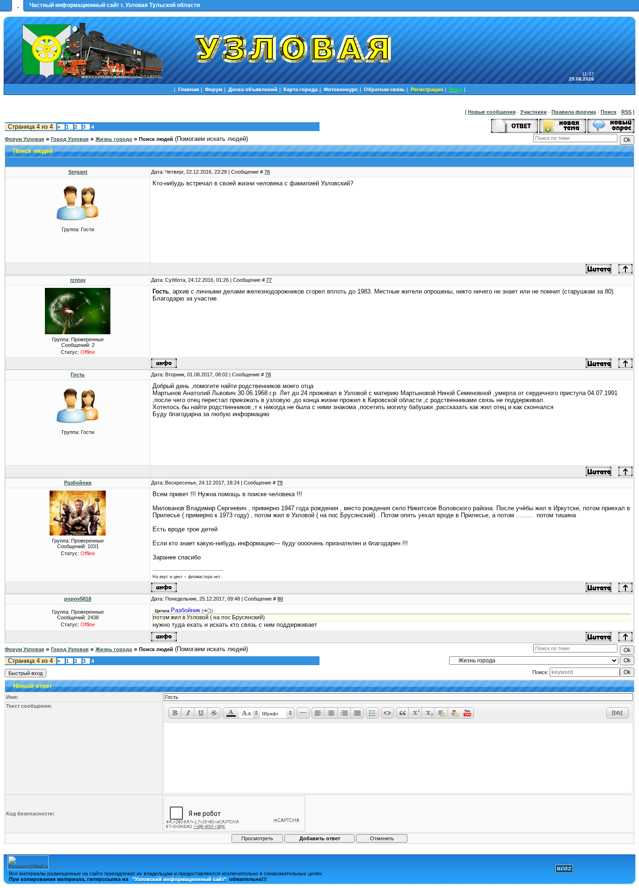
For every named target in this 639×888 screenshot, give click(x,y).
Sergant (77, 172)
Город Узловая (69, 139)
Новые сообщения (492, 112)
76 (267, 172)
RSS (626, 112)
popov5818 (77, 599)
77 (269, 280)
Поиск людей (156, 139)
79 (280, 482)
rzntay (78, 280)
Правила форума (574, 112)
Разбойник (78, 482)
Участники (533, 112)
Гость (78, 374)
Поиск (609, 112)
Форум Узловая (24, 139)
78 (268, 374)
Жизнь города (113, 139)
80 (280, 599)
